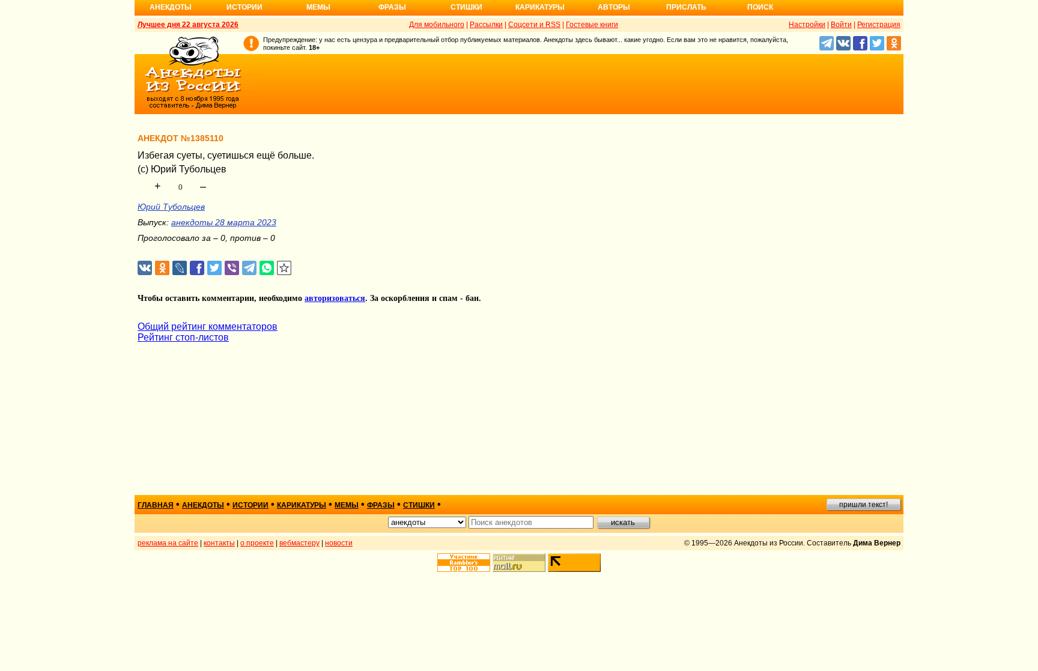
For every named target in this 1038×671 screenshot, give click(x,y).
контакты (219, 543)
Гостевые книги (592, 24)
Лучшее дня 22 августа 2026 (188, 24)
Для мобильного (436, 24)
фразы (381, 505)
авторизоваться (335, 298)
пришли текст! (863, 504)
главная (156, 505)
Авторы (614, 7)
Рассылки (486, 24)
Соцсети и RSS (534, 24)
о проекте (257, 543)
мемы (347, 505)
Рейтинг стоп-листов (183, 337)
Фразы (392, 7)
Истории (244, 7)
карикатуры (301, 505)
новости (339, 543)
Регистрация (878, 24)
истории (250, 505)
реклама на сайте (168, 543)
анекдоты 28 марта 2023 (223, 222)
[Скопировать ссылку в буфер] (284, 268)
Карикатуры (540, 7)
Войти (841, 24)
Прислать (686, 7)
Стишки (466, 7)
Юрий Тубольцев (171, 206)
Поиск (760, 7)
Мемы (318, 7)
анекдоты (203, 505)
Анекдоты (171, 7)
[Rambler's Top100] (463, 562)
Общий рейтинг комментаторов (208, 326)
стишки (419, 505)
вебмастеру (299, 543)
